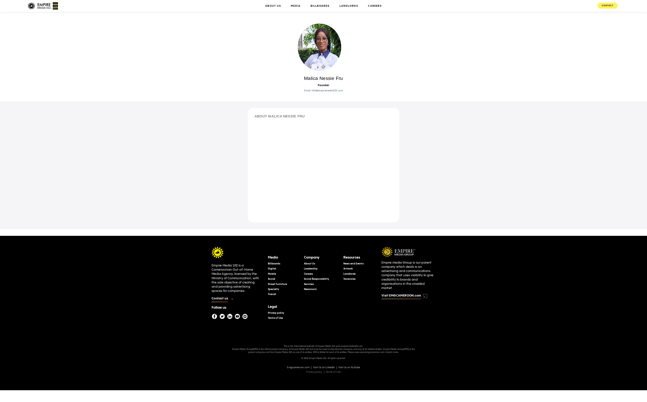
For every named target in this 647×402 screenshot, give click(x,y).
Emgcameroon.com (298, 367)
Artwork (348, 269)
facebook (214, 316)
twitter (222, 316)
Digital (272, 269)
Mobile (272, 274)
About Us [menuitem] (273, 6)
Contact (607, 6)
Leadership (310, 269)
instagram (245, 316)
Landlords (349, 274)
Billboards (274, 264)
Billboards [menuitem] (320, 6)
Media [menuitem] (296, 6)
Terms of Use (275, 318)
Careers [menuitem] (375, 6)
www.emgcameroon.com (371, 352)
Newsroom (310, 289)
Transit (272, 294)
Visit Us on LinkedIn (324, 367)
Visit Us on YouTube (349, 367)
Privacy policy (276, 313)
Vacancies (349, 279)
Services (309, 284)
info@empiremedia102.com (327, 90)
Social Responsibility (316, 279)
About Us (309, 264)
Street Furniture (277, 284)
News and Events (353, 264)
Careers (308, 274)
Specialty (273, 289)
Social (271, 279)
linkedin (230, 316)
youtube (237, 316)
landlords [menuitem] (349, 6)
